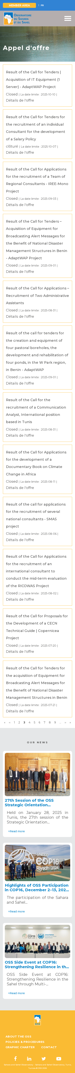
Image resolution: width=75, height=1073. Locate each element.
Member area (19, 5)
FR (42, 5)
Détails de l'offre (20, 100)
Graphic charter (20, 1047)
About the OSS (18, 1036)
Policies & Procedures (25, 1042)
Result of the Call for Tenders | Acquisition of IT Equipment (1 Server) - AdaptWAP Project (33, 79)
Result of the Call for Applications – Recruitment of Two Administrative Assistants (37, 295)
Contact (49, 1047)
